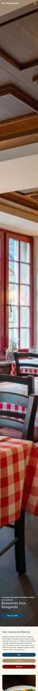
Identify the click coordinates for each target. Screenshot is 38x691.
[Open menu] (35, 3)
